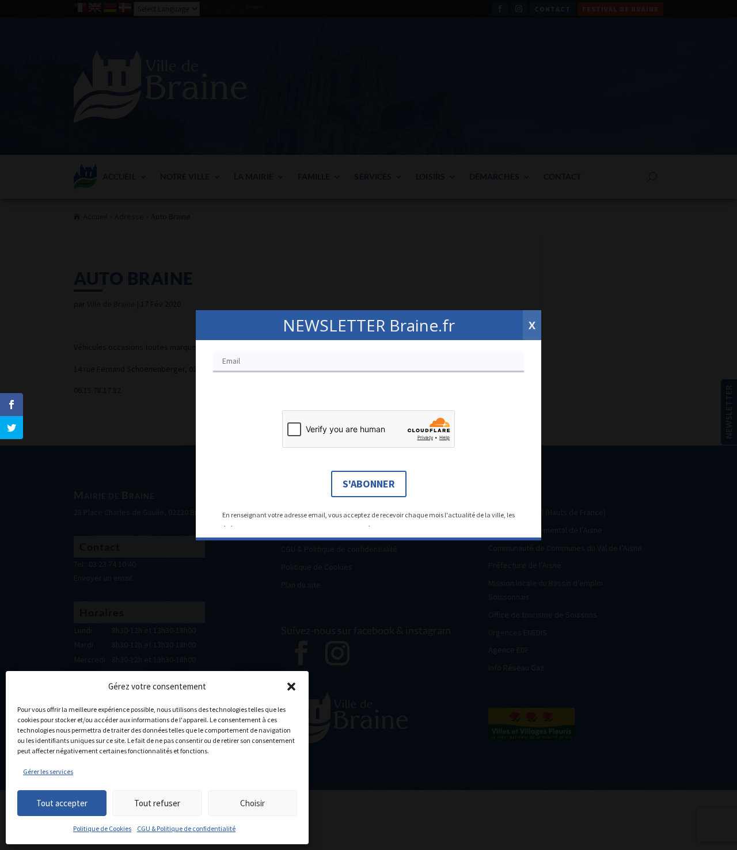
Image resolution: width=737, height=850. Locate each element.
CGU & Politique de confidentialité (186, 828)
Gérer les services (48, 771)
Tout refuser (157, 803)
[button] (291, 686)
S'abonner (369, 483)
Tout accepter (62, 803)
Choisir (252, 803)
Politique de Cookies (102, 828)
